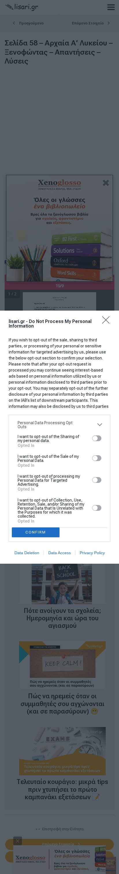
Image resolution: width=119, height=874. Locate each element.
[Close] (107, 321)
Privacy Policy (92, 552)
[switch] (96, 438)
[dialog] (59, 437)
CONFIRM (35, 532)
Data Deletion (26, 552)
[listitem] (59, 425)
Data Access (59, 552)
